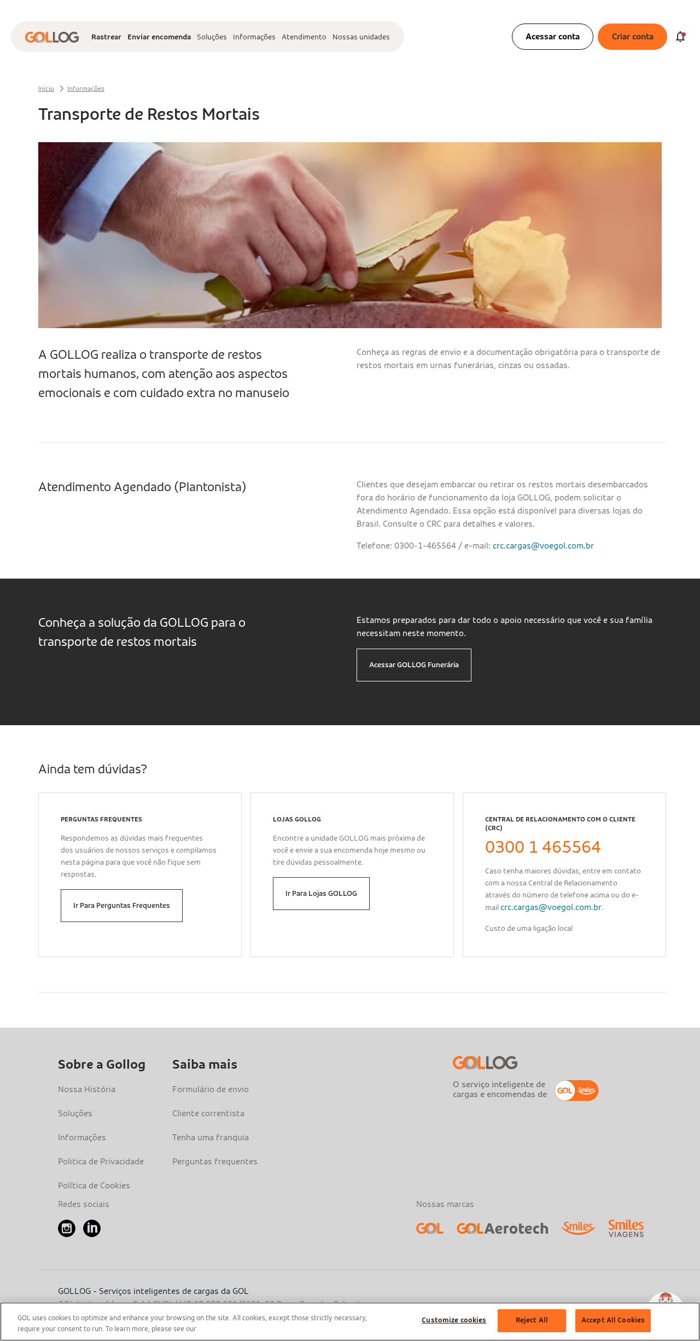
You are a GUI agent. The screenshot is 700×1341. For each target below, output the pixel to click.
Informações (254, 37)
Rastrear (106, 37)
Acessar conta (553, 36)
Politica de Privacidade (101, 1161)
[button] (414, 665)
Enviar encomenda (159, 37)
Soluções (212, 37)
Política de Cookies (94, 1185)
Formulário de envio (210, 1089)
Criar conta (633, 36)
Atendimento (304, 37)
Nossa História (86, 1089)
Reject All (532, 1320)
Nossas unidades (361, 37)
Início (46, 88)
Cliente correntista (208, 1113)
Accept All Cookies (613, 1320)
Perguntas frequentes (215, 1161)
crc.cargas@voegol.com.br (543, 545)
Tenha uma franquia (210, 1137)
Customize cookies (454, 1320)
